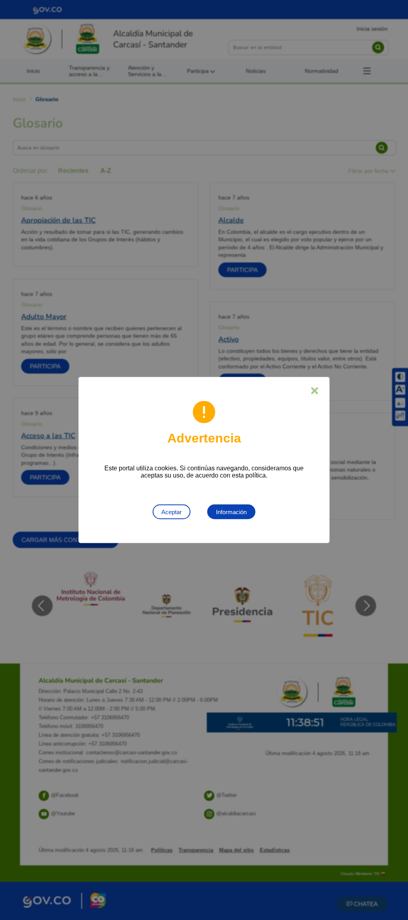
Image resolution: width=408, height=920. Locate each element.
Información (231, 512)
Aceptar (171, 512)
